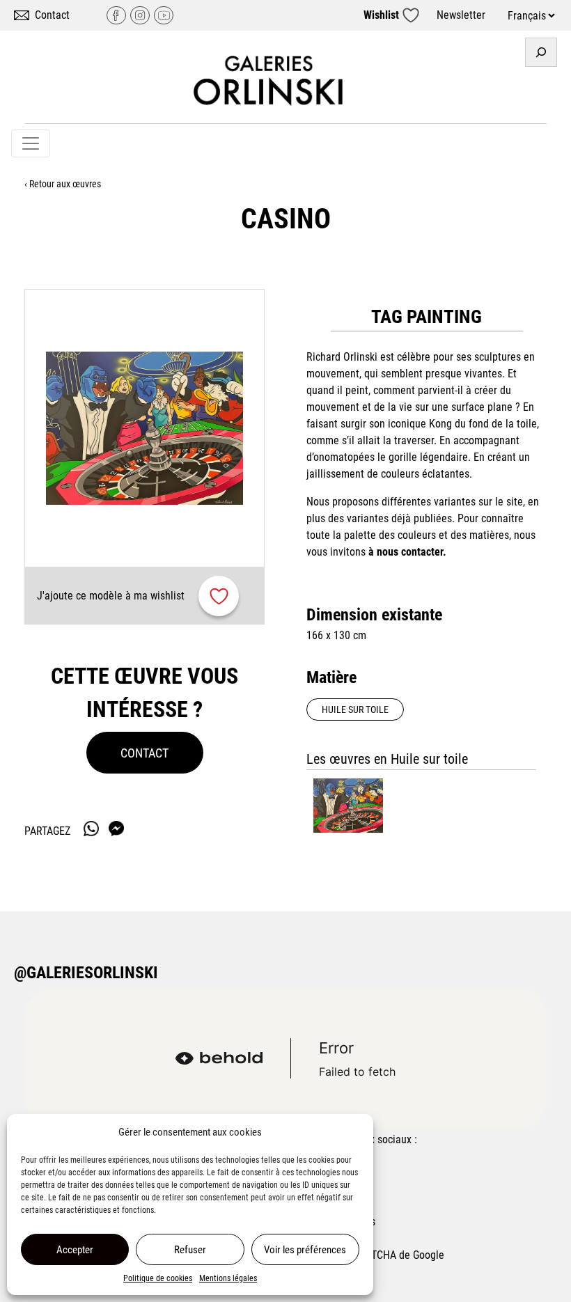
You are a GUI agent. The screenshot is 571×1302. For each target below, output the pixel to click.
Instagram (140, 15)
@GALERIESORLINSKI (86, 972)
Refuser (190, 1250)
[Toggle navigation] (30, 143)
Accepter (74, 1250)
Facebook (116, 15)
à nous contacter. (407, 551)
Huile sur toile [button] (355, 709)
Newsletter (461, 15)
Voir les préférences (305, 1250)
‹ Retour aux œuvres (62, 183)
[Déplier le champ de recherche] (541, 52)
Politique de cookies (157, 1278)
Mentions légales (228, 1278)
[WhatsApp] (91, 828)
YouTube (163, 15)
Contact (52, 15)
